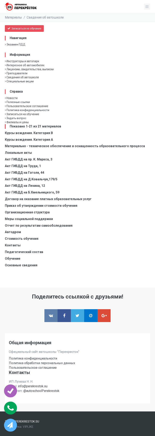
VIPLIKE (28, 427)
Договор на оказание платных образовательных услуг (48, 199)
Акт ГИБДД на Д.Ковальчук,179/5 (31, 179)
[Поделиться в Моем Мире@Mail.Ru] (90, 315)
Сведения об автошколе (45, 17)
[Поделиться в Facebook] (64, 315)
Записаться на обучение (26, 28)
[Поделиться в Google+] (104, 315)
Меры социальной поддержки (29, 219)
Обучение (12, 258)
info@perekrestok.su (32, 386)
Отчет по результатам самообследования (38, 225)
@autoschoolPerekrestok (41, 391)
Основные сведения (21, 265)
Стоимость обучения (21, 239)
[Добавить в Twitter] (77, 315)
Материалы (13, 17)
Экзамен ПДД (15, 44)
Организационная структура (27, 212)
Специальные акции (20, 81)
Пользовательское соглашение (27, 106)
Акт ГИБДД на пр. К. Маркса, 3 (28, 159)
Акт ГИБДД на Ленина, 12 (25, 186)
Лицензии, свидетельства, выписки (30, 69)
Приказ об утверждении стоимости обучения (41, 206)
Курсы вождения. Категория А (29, 140)
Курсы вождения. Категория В (29, 133)
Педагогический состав (24, 252)
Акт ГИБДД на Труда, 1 (23, 166)
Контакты (13, 245)
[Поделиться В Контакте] (51, 315)
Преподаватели (16, 73)
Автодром (13, 232)
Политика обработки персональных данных (42, 363)
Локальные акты (18, 153)
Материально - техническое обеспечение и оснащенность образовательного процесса (75, 146)
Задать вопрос (16, 118)
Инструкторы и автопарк (22, 61)
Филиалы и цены (17, 122)
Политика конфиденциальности (27, 110)
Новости (12, 98)
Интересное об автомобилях (25, 65)
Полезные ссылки (18, 102)
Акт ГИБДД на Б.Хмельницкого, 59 (32, 192)
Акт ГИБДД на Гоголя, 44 (24, 173)
